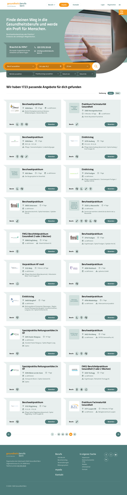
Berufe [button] (50, 5)
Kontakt (76, 5)
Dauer (117, 93)
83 (59, 434)
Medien (84, 464)
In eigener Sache (88, 454)
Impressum (85, 457)
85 (66, 434)
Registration (112, 5)
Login (103, 5)
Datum (110, 93)
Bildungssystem (63, 465)
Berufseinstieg (62, 460)
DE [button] (120, 5)
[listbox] (77, 66)
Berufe (58, 454)
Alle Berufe (61, 457)
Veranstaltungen (63, 462)
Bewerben (51, 124)
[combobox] (50, 66)
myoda (64, 5)
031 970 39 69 (21, 466)
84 (63, 434)
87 (74, 434)
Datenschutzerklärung (88, 461)
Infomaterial (86, 467)
